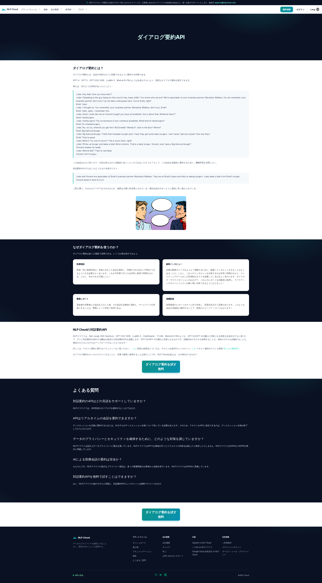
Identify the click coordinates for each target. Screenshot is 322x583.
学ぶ (164, 551)
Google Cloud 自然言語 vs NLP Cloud (205, 553)
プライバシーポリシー (231, 547)
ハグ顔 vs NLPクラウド (202, 547)
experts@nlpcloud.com (225, 3)
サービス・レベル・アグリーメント (235, 553)
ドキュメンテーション (142, 551)
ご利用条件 (227, 543)
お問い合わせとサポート (173, 556)
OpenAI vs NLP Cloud (201, 543)
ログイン (300, 9)
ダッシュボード (139, 543)
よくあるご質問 (139, 560)
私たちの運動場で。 (233, 348)
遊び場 (135, 547)
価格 (46, 9)
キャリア (166, 547)
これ (134, 348)
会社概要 (166, 543)
